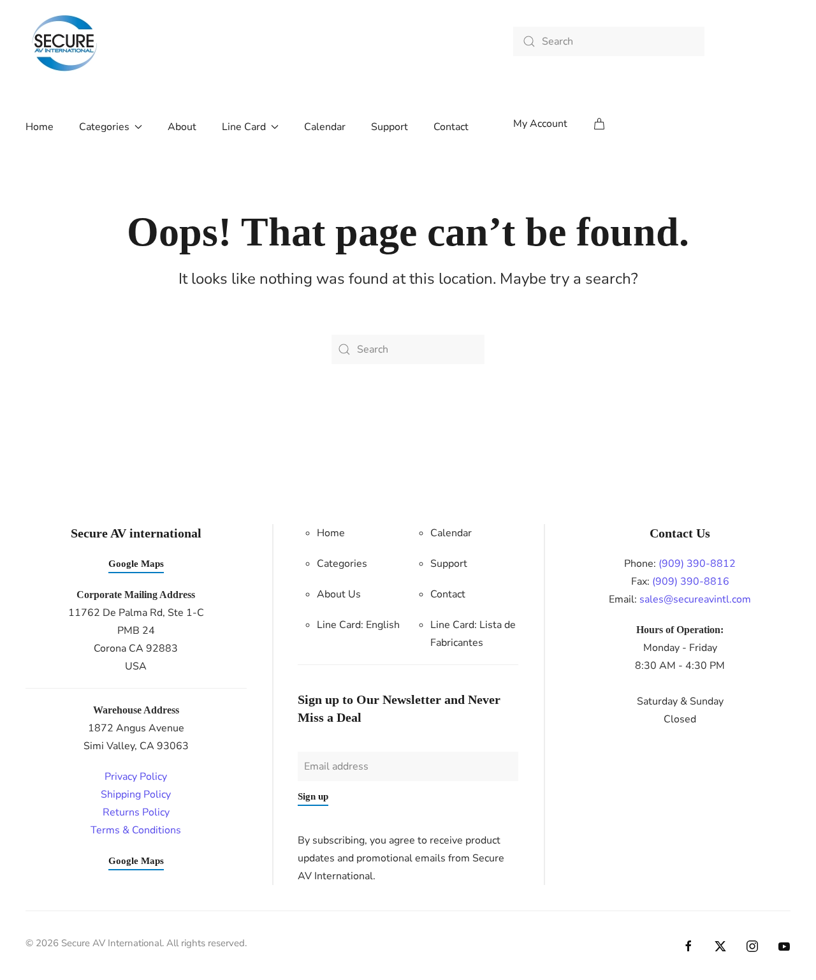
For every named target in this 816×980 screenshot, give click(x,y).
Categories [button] (104, 127)
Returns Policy (136, 812)
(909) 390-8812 (697, 564)
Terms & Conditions (136, 830)
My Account (540, 124)
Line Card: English (358, 625)
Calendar (325, 127)
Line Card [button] (244, 127)
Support (389, 127)
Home (40, 127)
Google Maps (136, 564)
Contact (451, 127)
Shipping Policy (136, 794)
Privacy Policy (136, 777)
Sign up (313, 796)
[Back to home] (65, 44)
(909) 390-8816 (690, 581)
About (182, 127)
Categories (342, 564)
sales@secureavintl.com (695, 599)
